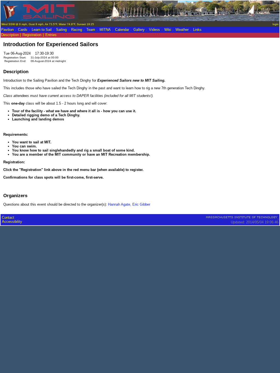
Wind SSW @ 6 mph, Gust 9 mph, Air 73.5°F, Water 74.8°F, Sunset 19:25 (47, 24)
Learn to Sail (42, 30)
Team (90, 30)
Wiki (167, 30)
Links (197, 30)
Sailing (61, 30)
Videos (154, 30)
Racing (76, 30)
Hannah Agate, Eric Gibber (129, 204)
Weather (182, 30)
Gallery (139, 30)
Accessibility (12, 222)
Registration (31, 35)
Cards (22, 30)
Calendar (122, 30)
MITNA (105, 30)
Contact (8, 217)
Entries (51, 35)
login (276, 24)
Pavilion (7, 30)
